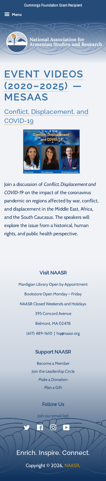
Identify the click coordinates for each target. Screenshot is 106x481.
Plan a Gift (53, 387)
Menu (16, 14)
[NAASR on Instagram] (53, 428)
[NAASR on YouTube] (66, 428)
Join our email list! (53, 415)
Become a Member (53, 363)
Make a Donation (53, 379)
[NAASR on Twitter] (27, 428)
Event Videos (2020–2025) (44, 79)
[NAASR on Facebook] (40, 428)
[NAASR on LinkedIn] (79, 428)
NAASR (71, 465)
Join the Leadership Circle (53, 371)
